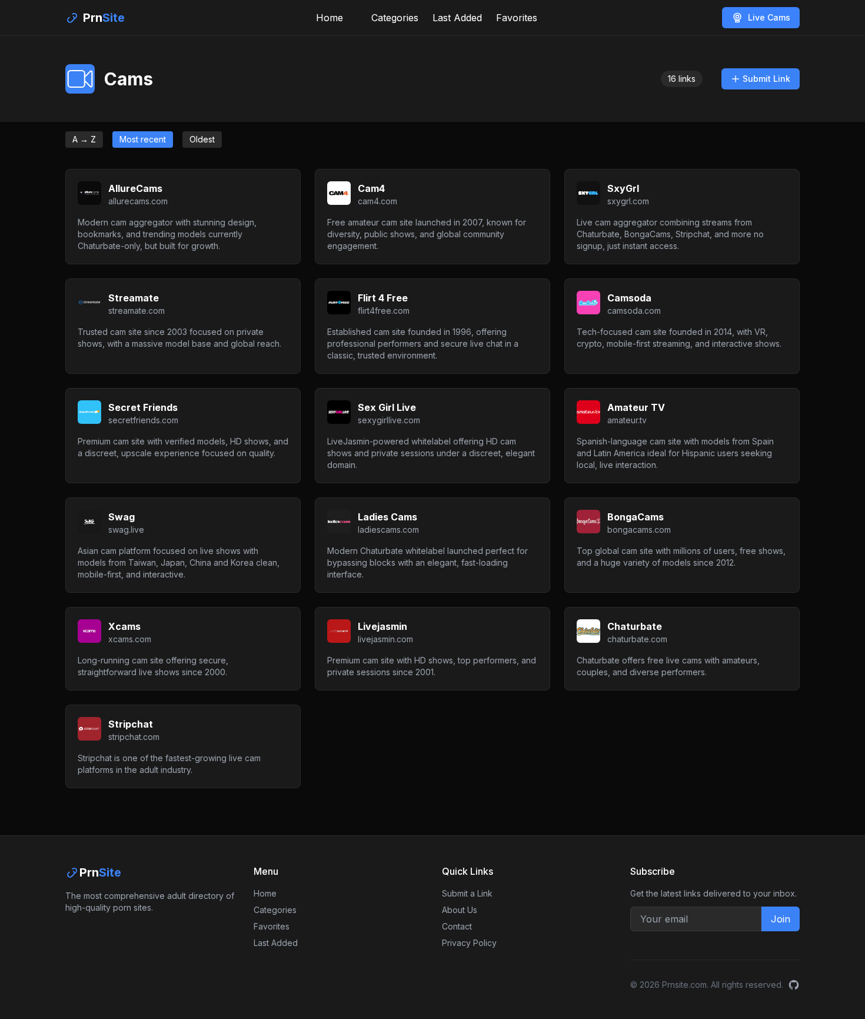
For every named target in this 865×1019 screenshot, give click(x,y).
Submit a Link (467, 893)
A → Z (84, 139)
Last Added (457, 18)
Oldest (202, 139)
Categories (394, 18)
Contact (457, 926)
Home (329, 18)
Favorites (516, 18)
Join (780, 919)
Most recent (142, 139)
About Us (459, 910)
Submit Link (766, 79)
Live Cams (769, 17)
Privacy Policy (469, 943)
